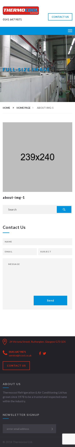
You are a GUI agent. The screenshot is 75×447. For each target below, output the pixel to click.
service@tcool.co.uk (20, 355)
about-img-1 (14, 197)
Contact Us (16, 365)
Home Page (23, 107)
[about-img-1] (37, 156)
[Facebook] (40, 353)
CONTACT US (60, 16)
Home (6, 107)
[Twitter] (44, 353)
